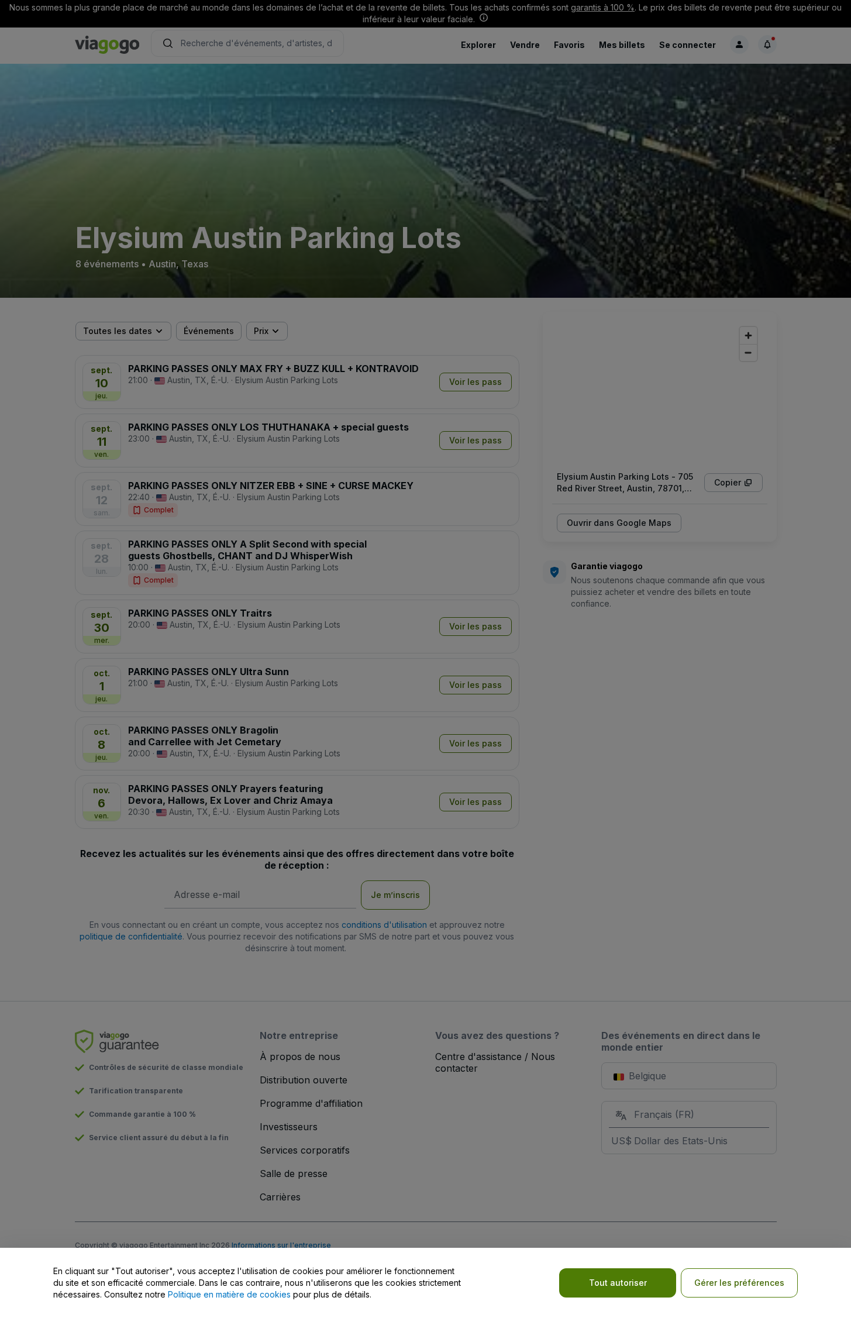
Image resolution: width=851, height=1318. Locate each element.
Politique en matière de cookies (229, 1294)
